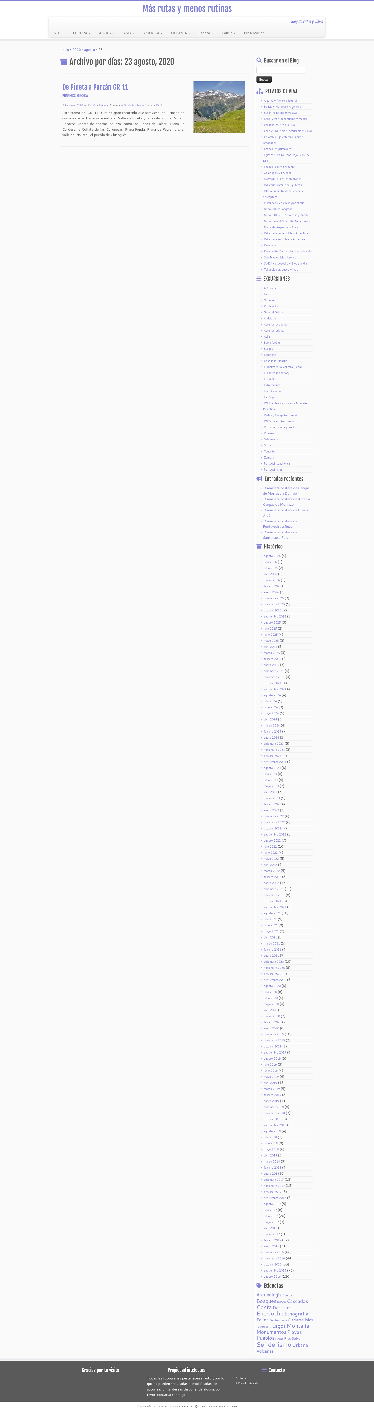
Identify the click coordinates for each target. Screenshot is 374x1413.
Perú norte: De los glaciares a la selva (288, 251)
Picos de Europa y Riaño (280, 427)
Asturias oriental (274, 330)
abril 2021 (270, 937)
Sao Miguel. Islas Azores (280, 257)
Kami (158, 105)
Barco (286, 1295)
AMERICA (151, 32)
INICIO (58, 32)
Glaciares (296, 1320)
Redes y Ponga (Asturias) (280, 415)
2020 (76, 49)
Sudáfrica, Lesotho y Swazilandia (285, 263)
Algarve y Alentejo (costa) (280, 101)
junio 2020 (271, 998)
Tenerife (269, 451)
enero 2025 (271, 665)
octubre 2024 (272, 683)
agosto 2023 (272, 768)
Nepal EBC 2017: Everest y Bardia (286, 215)
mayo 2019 (271, 1077)
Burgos (268, 349)
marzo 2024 (272, 725)
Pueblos (265, 1337)
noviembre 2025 (274, 604)
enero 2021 (271, 956)
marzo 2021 (272, 943)
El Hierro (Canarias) (276, 373)
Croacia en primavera (277, 149)
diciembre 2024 (274, 671)
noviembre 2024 (274, 677)
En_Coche (270, 1313)
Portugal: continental (277, 463)
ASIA (127, 32)
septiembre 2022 (275, 834)
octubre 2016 (272, 1264)
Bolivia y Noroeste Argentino (282, 107)
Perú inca (270, 245)
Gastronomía (278, 1320)
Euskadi (269, 379)
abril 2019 (270, 1083)
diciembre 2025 (274, 598)
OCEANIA (179, 32)
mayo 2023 (271, 786)
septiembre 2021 (275, 907)
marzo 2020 (272, 1016)
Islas (309, 1320)
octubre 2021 (272, 901)
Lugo (267, 294)
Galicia (227, 32)
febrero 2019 (272, 1095)
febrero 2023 (272, 804)
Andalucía (270, 318)
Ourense (269, 300)
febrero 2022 (272, 877)
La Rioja (269, 397)
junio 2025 (271, 635)
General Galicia (273, 312)
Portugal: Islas (273, 470)
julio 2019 (270, 1065)
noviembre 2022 (274, 822)
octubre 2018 (272, 1119)
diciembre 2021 (274, 889)
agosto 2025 (272, 622)
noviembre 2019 (274, 1040)
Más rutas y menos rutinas (187, 8)
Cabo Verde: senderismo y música (286, 119)
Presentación (254, 32)
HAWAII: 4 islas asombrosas (282, 179)
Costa (264, 1307)
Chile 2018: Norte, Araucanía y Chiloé (288, 131)
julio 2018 (270, 1137)
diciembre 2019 (274, 1034)
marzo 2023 (272, 798)
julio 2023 (270, 774)
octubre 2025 (272, 610)
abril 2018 (270, 1155)
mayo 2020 (271, 1004)
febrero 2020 (272, 1022)
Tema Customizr (228, 1406)
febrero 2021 (272, 949)
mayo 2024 (271, 713)
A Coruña (270, 288)
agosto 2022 (272, 840)
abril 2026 (270, 574)
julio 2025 (270, 628)
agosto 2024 (272, 695)
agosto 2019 (272, 1058)
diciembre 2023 (274, 744)
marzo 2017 (272, 1234)
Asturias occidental (276, 324)
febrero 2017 (272, 1240)
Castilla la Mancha (275, 361)
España (205, 32)
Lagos (279, 1325)
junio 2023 (271, 780)
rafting (279, 1339)
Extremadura (272, 385)
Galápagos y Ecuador (277, 173)
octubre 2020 (272, 974)
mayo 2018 (271, 1149)
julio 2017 (270, 1210)
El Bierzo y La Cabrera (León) (283, 367)
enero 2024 (271, 737)
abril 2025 (270, 647)
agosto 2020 (272, 986)
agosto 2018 (272, 1131)
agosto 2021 (272, 913)
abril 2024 (270, 719)
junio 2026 (271, 568)
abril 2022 (270, 865)
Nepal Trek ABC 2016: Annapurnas (287, 221)
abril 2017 (270, 1228)
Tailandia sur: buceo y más (281, 269)
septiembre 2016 (275, 1270)
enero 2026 (271, 592)
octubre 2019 (272, 1046)
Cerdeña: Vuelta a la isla (279, 125)
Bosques (266, 1301)
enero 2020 (271, 1028)
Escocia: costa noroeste (279, 167)
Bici (293, 1295)
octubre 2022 (272, 828)
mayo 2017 (271, 1222)
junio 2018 (271, 1143)
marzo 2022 (272, 871)
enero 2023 (271, 810)
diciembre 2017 (274, 1180)
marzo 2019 (272, 1089)
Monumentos (271, 1332)
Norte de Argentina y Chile (281, 227)
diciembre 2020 (274, 962)
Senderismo (143, 105)
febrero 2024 (272, 731)
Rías (287, 1338)
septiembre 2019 (275, 1052)
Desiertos (282, 1307)
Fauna (262, 1320)
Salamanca (271, 439)
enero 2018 (271, 1174)
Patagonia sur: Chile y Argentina (284, 239)
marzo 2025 (272, 653)
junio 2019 (271, 1071)
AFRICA (106, 32)
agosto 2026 (272, 556)
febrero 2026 (272, 586)
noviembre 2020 (274, 968)
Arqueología (269, 1294)
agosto (89, 49)
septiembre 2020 (275, 980)
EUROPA (80, 32)
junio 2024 (271, 707)
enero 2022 (271, 883)
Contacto (240, 1378)
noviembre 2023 (274, 750)
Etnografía (296, 1313)
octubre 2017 (272, 1192)
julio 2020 (270, 992)
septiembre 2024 (275, 689)
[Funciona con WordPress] (196, 1405)
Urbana (300, 1345)
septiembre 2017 (275, 1198)
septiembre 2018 (275, 1125)
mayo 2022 (271, 859)
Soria (267, 445)
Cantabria (270, 355)
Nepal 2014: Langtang (278, 209)
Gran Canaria (272, 391)
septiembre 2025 (275, 616)
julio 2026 (270, 562)
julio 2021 (270, 919)
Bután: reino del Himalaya (280, 113)
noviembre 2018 (274, 1113)
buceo (281, 1301)
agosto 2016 (272, 1276)
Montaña (129, 105)
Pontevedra (271, 306)
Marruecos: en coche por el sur (284, 203)
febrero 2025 (272, 659)
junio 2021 (271, 925)
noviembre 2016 (274, 1258)
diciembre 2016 (274, 1252)
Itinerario (263, 1326)
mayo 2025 (271, 641)
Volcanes (265, 1351)
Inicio (64, 49)
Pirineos (103, 105)
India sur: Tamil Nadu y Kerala (283, 185)
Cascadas (297, 1301)
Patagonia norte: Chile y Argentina (286, 233)
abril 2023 (270, 792)
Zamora (269, 457)
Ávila (267, 336)
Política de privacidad (247, 1383)
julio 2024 (270, 701)
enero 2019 (271, 1101)
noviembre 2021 (274, 895)
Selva (296, 1338)
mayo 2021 (271, 931)
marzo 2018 (272, 1161)
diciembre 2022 (274, 816)
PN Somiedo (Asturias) (279, 421)
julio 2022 (270, 846)
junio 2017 (271, 1216)
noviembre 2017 (274, 1186)
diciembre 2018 (274, 1107)
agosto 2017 (272, 1204)
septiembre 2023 (275, 762)
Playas (294, 1331)
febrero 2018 (272, 1167)
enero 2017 (271, 1246)
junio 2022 (271, 853)
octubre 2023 (272, 756)
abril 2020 (270, 1010)
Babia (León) (272, 343)
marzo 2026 (272, 580)
